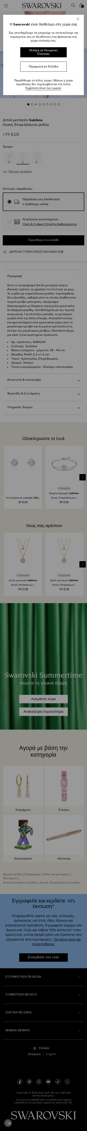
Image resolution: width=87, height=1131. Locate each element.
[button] (77, 18)
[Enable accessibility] (8, 1123)
